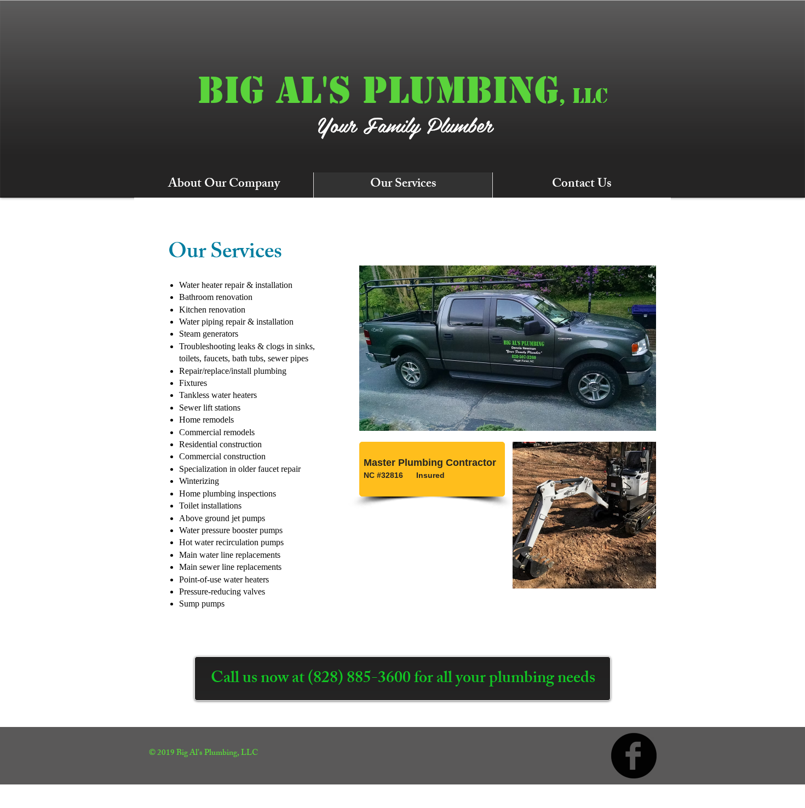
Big (231, 90)
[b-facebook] (634, 755)
